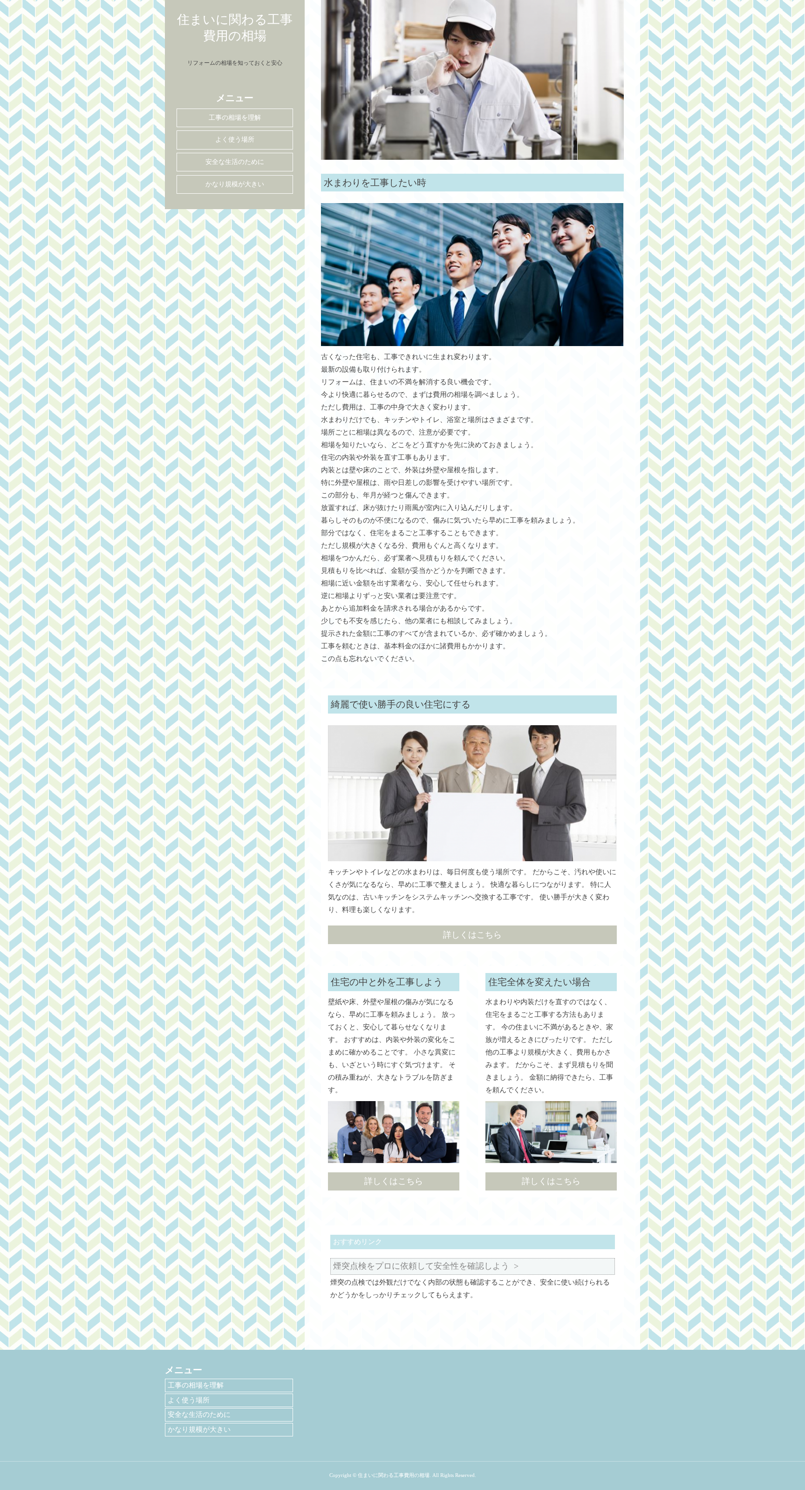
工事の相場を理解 (235, 117)
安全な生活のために (234, 161)
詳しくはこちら (472, 934)
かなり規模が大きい (234, 184)
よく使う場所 (234, 139)
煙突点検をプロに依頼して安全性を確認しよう (421, 1266)
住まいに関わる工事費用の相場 (235, 28)
